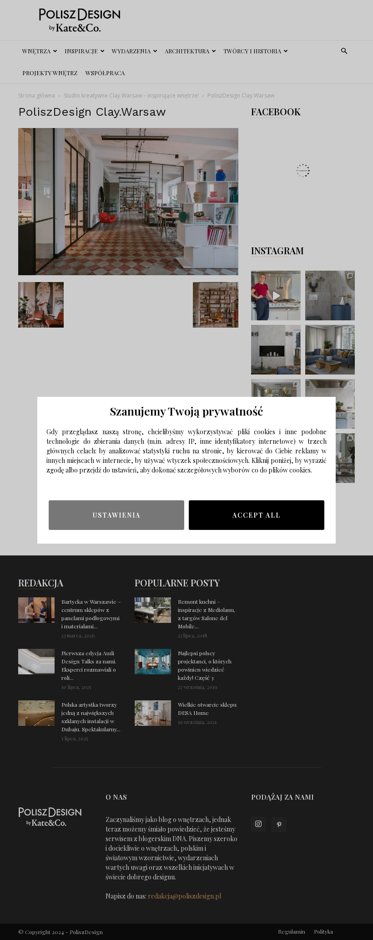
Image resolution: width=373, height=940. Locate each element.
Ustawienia (117, 515)
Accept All (256, 515)
